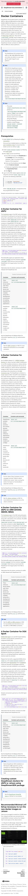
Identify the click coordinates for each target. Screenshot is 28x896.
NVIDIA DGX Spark (6, 636)
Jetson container (12, 498)
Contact (14, 888)
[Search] (23, 7)
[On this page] (26, 7)
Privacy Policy (5, 884)
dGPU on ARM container (14, 622)
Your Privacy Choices (16, 884)
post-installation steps (9, 145)
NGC (8, 153)
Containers (6, 214)
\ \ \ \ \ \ (14, 703)
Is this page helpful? (21, 13)
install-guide (8, 151)
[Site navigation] (2, 7)
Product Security (6, 888)
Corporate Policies (21, 886)
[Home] (2, 11)
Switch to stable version (13, 4)
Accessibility (11, 886)
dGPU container (12, 345)
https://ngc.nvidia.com (8, 35)
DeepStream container (9, 769)
